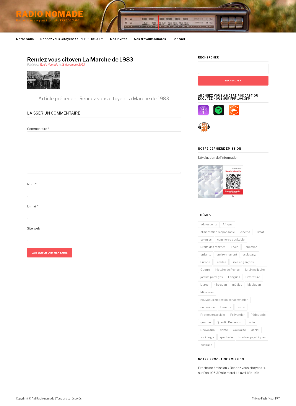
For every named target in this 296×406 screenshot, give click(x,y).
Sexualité (239, 330)
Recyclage (207, 330)
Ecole (234, 247)
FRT (277, 398)
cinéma (245, 232)
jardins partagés (211, 277)
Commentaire (38, 129)
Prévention (237, 314)
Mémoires (207, 292)
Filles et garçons (243, 262)
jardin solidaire (255, 269)
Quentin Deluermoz (229, 322)
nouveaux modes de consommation (224, 299)
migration (220, 284)
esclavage (249, 254)
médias (237, 284)
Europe (205, 262)
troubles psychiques (252, 337)
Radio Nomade (49, 64)
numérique (207, 307)
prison (241, 307)
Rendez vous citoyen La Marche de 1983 (103, 98)
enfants (205, 254)
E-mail (32, 206)
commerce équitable (231, 239)
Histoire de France (227, 269)
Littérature (253, 277)
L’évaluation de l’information (218, 158)
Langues (234, 277)
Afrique (228, 224)
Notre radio (25, 39)
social (255, 330)
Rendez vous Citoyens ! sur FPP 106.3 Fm (72, 39)
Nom (31, 184)
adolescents (208, 224)
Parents (225, 307)
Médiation (254, 284)
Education (250, 247)
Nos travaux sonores (150, 39)
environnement (226, 254)
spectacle (226, 337)
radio (251, 322)
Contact (178, 39)
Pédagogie (258, 314)
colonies (206, 239)
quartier (205, 322)
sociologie (207, 337)
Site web (33, 228)
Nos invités (118, 39)
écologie (206, 344)
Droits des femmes (213, 247)
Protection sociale (212, 314)
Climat (259, 232)
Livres (204, 284)
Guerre (205, 269)
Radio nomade (49, 14)
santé (224, 330)
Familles (221, 262)
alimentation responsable (217, 232)
